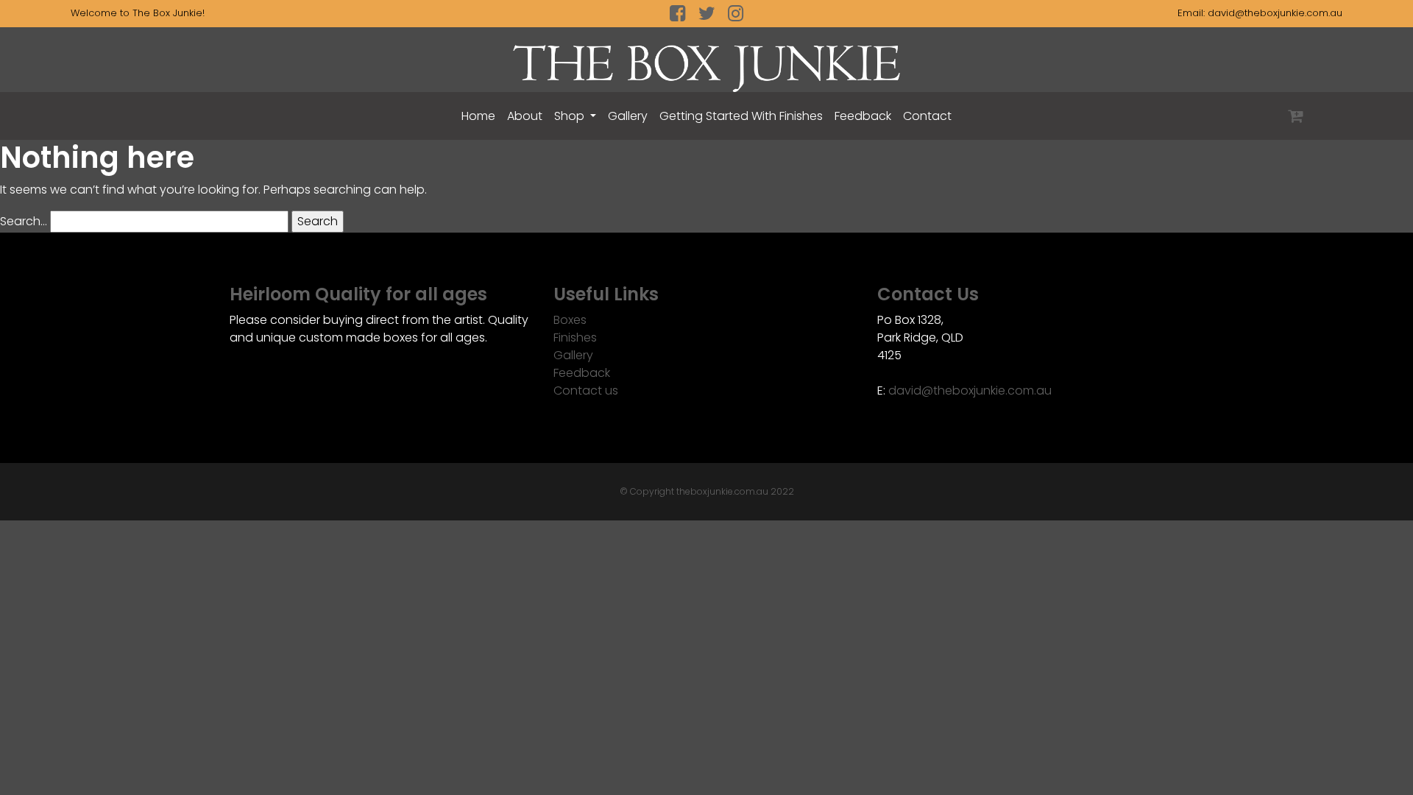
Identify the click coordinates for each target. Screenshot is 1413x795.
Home (478, 115)
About (524, 115)
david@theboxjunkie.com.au (1275, 13)
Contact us (585, 390)
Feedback (863, 115)
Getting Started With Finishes (741, 115)
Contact (927, 115)
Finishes (575, 337)
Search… (23, 221)
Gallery (628, 115)
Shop (570, 115)
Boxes (570, 319)
